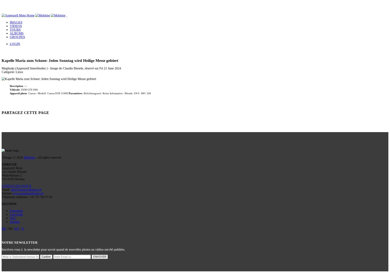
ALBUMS (17, 33)
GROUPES (17, 37)
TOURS (15, 29)
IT (22, 228)
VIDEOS (16, 26)
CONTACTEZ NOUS (16, 186)
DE (4, 228)
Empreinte (16, 211)
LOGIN (15, 44)
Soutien (15, 222)
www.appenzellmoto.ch (28, 193)
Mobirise (29, 157)
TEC (13, 218)
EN (17, 228)
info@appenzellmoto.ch (26, 189)
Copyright (16, 214)
